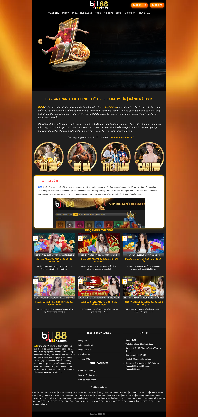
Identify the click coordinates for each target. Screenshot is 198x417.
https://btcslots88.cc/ (143, 344)
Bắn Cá (65, 13)
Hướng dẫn (129, 13)
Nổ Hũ (98, 13)
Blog (118, 13)
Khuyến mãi (144, 13)
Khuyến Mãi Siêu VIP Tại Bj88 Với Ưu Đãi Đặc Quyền (99, 260)
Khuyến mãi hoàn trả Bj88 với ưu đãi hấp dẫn (143, 260)
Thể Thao (108, 13)
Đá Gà (75, 13)
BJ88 (40, 187)
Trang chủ (53, 13)
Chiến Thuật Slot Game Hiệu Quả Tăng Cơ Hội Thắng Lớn (144, 303)
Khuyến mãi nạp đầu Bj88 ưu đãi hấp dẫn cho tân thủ (54, 260)
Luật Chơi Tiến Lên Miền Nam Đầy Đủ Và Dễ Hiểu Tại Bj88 (99, 303)
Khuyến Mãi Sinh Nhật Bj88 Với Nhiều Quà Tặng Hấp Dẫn (54, 303)
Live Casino (86, 13)
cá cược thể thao (108, 107)
